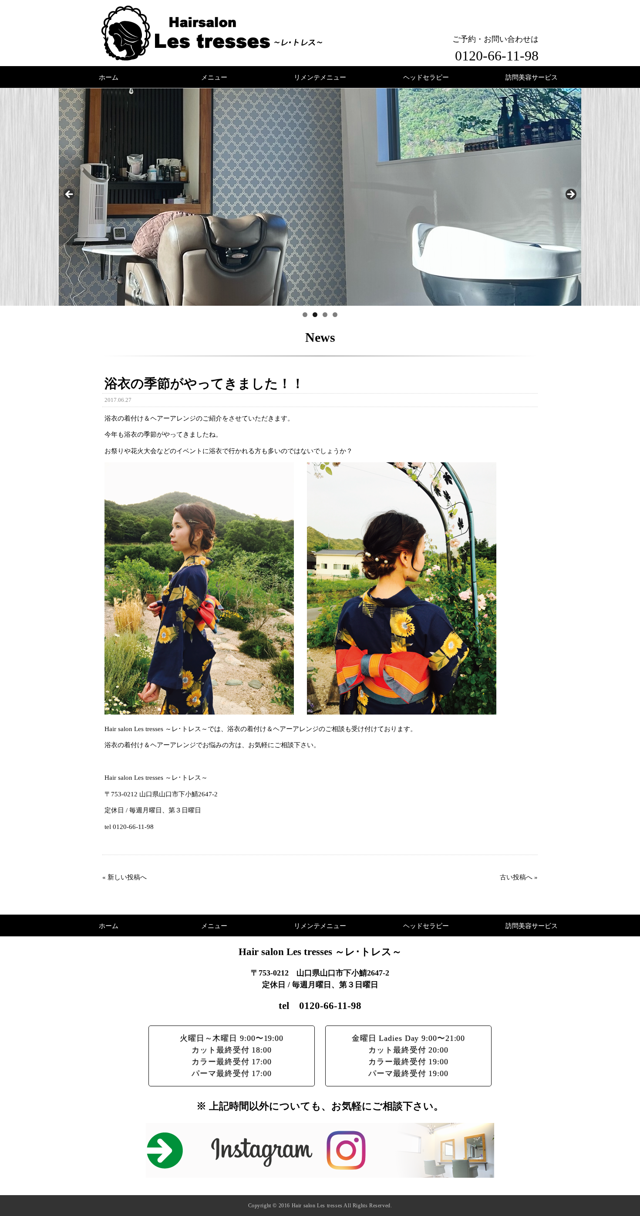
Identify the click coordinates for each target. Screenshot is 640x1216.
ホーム (108, 77)
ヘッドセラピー (426, 77)
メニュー (214, 77)
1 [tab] (305, 314)
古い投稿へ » (519, 877)
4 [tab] (335, 314)
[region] (320, 197)
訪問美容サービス (531, 77)
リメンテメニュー (320, 77)
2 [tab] (315, 314)
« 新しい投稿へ (124, 877)
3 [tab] (325, 314)
